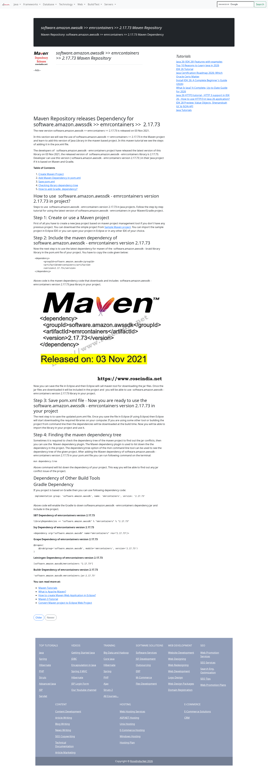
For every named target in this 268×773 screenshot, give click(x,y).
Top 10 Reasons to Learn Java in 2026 (197, 65)
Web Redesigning (178, 665)
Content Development (68, 711)
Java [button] (16, 4)
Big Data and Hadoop (116, 652)
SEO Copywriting (65, 736)
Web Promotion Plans (213, 685)
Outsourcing (143, 665)
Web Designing (177, 659)
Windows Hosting (130, 736)
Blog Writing (62, 724)
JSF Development (146, 659)
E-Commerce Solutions (197, 711)
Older (39, 617)
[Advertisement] (99, 94)
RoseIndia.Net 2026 (141, 761)
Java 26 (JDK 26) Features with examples (199, 61)
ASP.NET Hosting (129, 717)
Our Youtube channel (83, 690)
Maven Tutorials (47, 588)
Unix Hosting (127, 724)
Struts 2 (108, 690)
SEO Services (207, 662)
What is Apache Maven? (52, 591)
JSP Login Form (80, 683)
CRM (187, 717)
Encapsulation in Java (83, 665)
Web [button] (80, 4)
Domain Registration (180, 690)
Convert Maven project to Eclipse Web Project (65, 602)
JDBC (74, 659)
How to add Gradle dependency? (57, 189)
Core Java (109, 659)
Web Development (179, 671)
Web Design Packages (181, 683)
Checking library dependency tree (58, 185)
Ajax (106, 683)
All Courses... (111, 696)
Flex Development (146, 683)
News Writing (63, 730)
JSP (41, 690)
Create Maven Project (51, 174)
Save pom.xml (46, 181)
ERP (138, 671)
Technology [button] (66, 4)
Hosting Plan (127, 742)
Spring (43, 659)
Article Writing (63, 717)
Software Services (146, 652)
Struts (42, 677)
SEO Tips (205, 678)
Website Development (181, 652)
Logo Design (175, 677)
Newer (51, 617)
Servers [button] (109, 4)
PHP (41, 671)
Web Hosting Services (132, 711)
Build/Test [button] (94, 4)
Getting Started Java (83, 652)
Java (41, 652)
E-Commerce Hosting (132, 730)
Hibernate (45, 665)
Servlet (43, 696)
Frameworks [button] (31, 4)
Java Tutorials (184, 110)
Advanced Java (47, 683)
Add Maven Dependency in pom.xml (59, 178)
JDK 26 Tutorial (184, 69)
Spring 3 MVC (79, 671)
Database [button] (49, 4)
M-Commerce (144, 677)
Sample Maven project (118, 227)
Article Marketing (65, 752)
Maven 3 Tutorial (48, 599)
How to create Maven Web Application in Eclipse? (67, 595)
